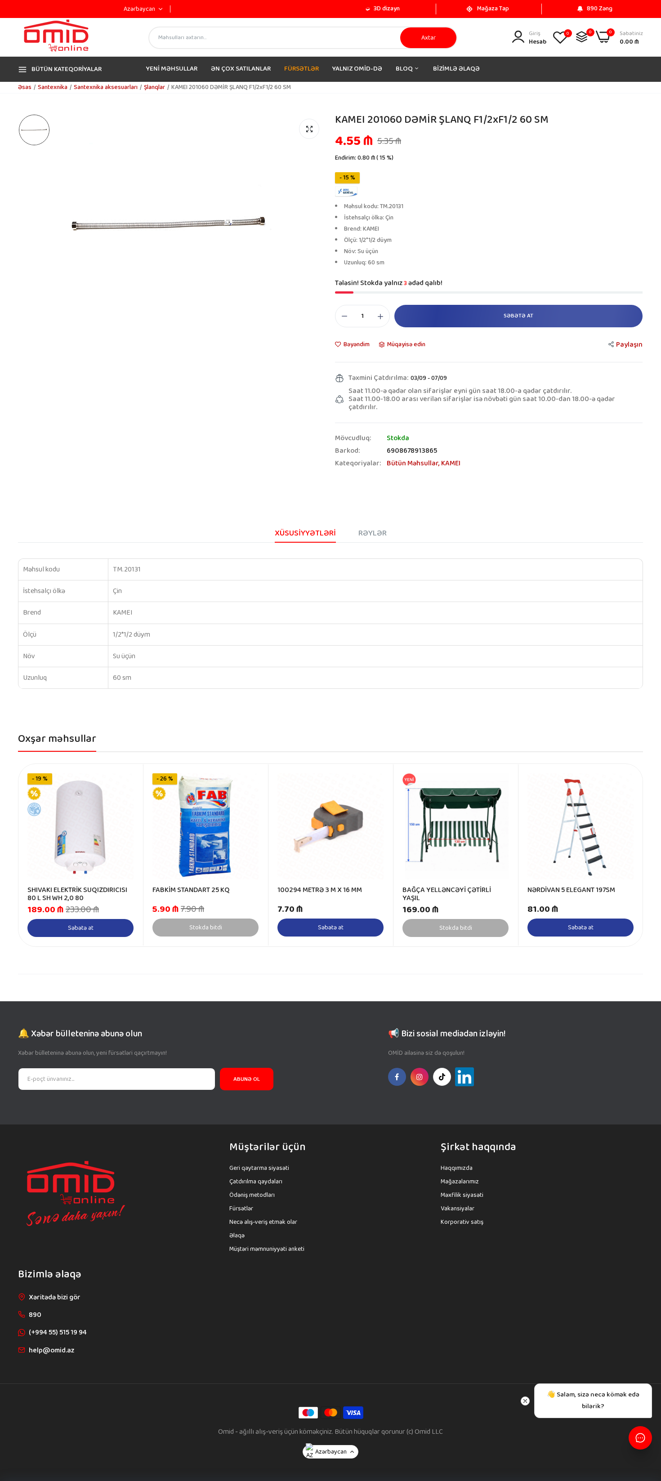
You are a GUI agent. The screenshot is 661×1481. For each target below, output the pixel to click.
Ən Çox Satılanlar (241, 68)
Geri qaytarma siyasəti (259, 1168)
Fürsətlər (301, 68)
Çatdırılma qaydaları (255, 1182)
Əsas (24, 87)
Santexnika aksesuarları (106, 87)
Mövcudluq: (353, 438)
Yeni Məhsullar (171, 68)
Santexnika (52, 87)
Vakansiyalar (457, 1208)
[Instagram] (420, 1077)
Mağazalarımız (460, 1182)
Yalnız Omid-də (357, 68)
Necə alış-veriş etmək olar (263, 1222)
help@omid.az (51, 1350)
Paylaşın (629, 344)
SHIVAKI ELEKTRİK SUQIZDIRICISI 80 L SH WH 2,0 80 (77, 894)
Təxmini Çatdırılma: (378, 378)
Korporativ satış (462, 1222)
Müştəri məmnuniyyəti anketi (266, 1249)
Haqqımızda (457, 1168)
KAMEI (450, 463)
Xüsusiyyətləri (305, 533)
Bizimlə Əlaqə (456, 68)
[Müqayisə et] (582, 37)
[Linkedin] (464, 1077)
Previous (41, 855)
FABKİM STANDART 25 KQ (191, 890)
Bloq (405, 68)
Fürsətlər (241, 1208)
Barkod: (347, 451)
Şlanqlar (154, 87)
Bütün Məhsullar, (414, 463)
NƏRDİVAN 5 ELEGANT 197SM (571, 890)
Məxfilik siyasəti (462, 1195)
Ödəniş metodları (252, 1195)
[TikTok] (442, 1077)
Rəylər (372, 533)
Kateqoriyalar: (358, 463)
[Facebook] (397, 1077)
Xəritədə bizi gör (54, 1297)
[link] (126, 781)
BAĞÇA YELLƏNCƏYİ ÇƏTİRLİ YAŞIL (446, 894)
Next (620, 855)
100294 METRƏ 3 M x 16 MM (319, 890)
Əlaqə (237, 1235)
